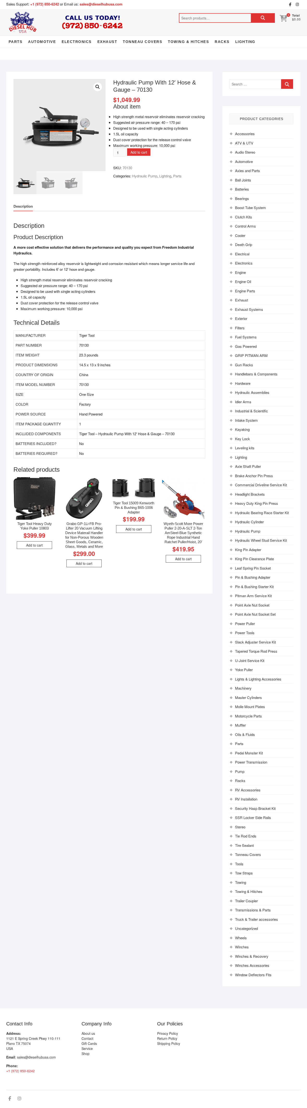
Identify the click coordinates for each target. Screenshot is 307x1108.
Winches (242, 946)
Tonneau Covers (142, 42)
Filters (240, 327)
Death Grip (243, 244)
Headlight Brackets (250, 494)
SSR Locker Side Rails (253, 817)
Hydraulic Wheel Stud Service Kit (261, 540)
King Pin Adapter (248, 549)
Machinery (243, 688)
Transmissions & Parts (253, 909)
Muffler (240, 725)
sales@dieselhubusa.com (101, 4)
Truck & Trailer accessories (256, 919)
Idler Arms (243, 401)
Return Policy (167, 1038)
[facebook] (290, 4)
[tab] (23, 206)
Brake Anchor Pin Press (254, 475)
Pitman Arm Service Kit (253, 595)
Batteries (242, 189)
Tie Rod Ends (245, 835)
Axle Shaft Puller (248, 466)
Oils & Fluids (245, 734)
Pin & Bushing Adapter (252, 577)
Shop (85, 1053)
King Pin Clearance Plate (254, 558)
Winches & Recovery (251, 956)
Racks (222, 42)
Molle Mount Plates (250, 706)
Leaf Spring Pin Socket (253, 568)
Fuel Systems (246, 336)
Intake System (246, 420)
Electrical (242, 253)
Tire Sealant (244, 845)
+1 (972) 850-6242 (45, 4)
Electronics (77, 42)
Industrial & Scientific (251, 410)
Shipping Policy (168, 1043)
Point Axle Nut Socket (252, 605)
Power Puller (245, 623)
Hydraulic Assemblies (252, 392)
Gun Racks (244, 364)
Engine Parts (245, 290)
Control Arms (245, 226)
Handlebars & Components (256, 373)
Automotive (42, 42)
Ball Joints (243, 179)
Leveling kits (244, 447)
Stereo (240, 826)
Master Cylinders (248, 697)
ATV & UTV (244, 142)
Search (263, 18)
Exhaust (107, 42)
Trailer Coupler (246, 900)
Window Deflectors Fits (253, 974)
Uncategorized (246, 928)
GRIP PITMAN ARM (251, 355)
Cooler (240, 235)
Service (87, 1048)
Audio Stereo (245, 152)
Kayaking (242, 429)
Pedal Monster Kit (249, 752)
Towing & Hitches (188, 42)
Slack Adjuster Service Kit (255, 641)
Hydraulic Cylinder (249, 521)
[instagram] (297, 4)
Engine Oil (243, 281)
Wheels (241, 937)
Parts (16, 42)
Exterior (241, 318)
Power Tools (244, 632)
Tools (239, 863)
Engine (240, 272)
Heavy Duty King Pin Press (256, 503)
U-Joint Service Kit (249, 660)
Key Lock (242, 438)
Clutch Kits (243, 216)
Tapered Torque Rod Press (256, 651)
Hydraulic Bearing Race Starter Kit (262, 512)
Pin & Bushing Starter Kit (254, 586)
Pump (239, 771)
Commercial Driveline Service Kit (261, 484)
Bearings (242, 198)
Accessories (245, 133)
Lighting (245, 42)
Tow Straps (244, 872)
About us (88, 1033)
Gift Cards (89, 1043)
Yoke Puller (244, 669)
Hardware (242, 383)
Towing (240, 882)
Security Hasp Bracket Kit (255, 808)
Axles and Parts (247, 170)
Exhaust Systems (249, 309)
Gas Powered (246, 346)
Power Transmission (251, 762)
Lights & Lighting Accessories (258, 678)
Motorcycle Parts (248, 715)
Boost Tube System (250, 207)
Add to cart (138, 152)
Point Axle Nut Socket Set (255, 614)
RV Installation (246, 798)
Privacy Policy (167, 1033)
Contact (87, 1038)
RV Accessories (247, 789)
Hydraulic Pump (144, 175)
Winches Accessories (252, 965)
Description (23, 206)
